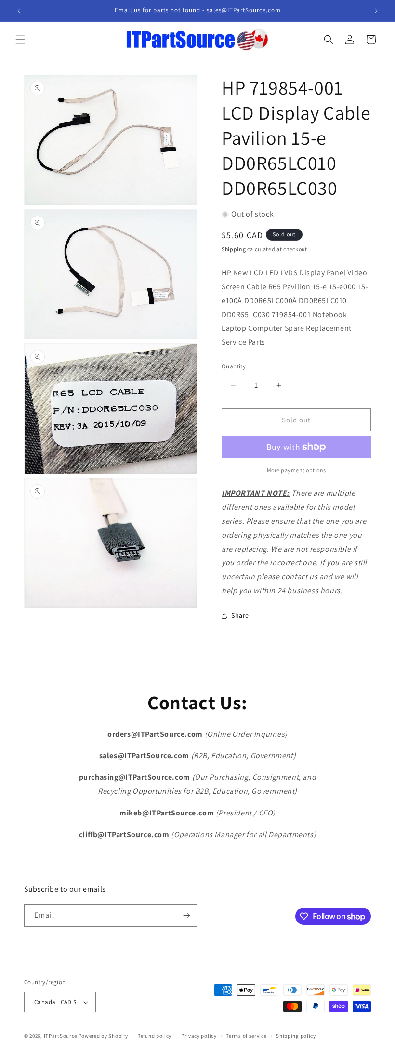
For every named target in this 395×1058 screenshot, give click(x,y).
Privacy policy (199, 1035)
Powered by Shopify (103, 1035)
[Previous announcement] (18, 10)
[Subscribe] (186, 915)
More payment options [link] (296, 470)
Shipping (234, 249)
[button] (20, 39)
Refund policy (154, 1035)
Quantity (234, 366)
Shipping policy (296, 1035)
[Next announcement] (376, 10)
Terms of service (246, 1035)
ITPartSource (60, 1035)
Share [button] (240, 615)
